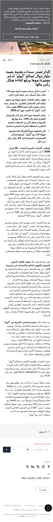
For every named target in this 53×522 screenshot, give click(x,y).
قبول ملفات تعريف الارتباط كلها (26, 36)
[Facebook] (48, 466)
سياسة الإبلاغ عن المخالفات (12, 505)
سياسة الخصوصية (43, 505)
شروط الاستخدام (29, 505)
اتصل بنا (42, 489)
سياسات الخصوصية (33, 22)
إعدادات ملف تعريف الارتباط (26, 28)
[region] (26, 21)
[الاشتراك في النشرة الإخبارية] (7, 450)
